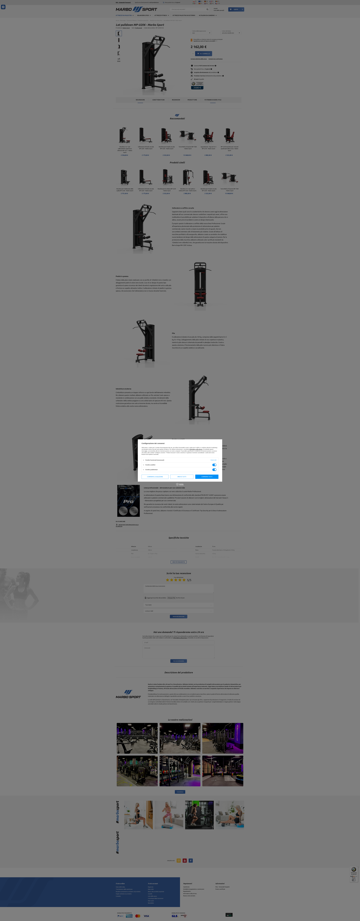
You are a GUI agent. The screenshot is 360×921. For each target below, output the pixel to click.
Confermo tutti (206, 476)
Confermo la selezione (155, 476)
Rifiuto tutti (182, 476)
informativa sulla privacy (195, 449)
